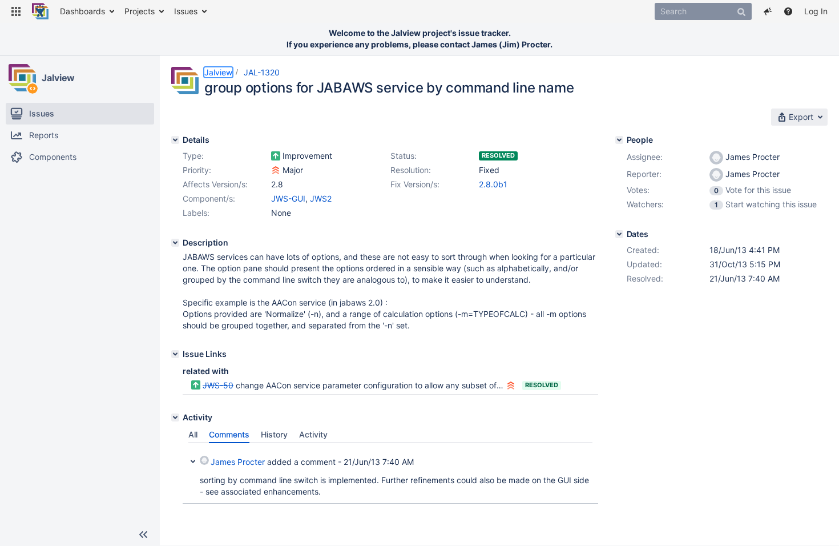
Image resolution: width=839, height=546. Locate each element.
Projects (139, 11)
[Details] (175, 140)
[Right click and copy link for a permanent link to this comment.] (587, 460)
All (192, 434)
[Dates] (619, 234)
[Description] (175, 243)
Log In (816, 11)
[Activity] (175, 417)
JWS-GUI (288, 198)
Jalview (58, 77)
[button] (16, 11)
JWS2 (321, 198)
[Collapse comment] (192, 460)
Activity (313, 434)
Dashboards (82, 11)
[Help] (788, 11)
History (274, 434)
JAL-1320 (262, 72)
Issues (185, 11)
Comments (229, 434)
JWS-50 (218, 385)
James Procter (238, 462)
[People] (619, 140)
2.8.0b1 (493, 184)
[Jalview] (22, 77)
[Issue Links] (175, 354)
